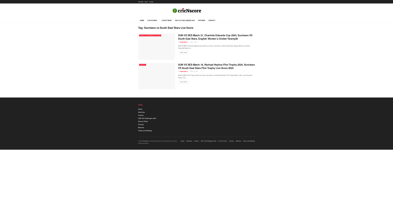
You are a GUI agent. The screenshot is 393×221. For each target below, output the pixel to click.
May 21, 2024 (193, 42)
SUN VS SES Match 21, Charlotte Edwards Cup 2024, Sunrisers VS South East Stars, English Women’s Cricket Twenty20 (215, 36)
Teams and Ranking (145, 131)
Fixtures (201, 20)
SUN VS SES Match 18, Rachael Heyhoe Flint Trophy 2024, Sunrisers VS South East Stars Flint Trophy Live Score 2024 (216, 66)
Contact (151, 2)
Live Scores (152, 20)
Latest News (166, 20)
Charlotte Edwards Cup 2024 (150, 35)
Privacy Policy (143, 121)
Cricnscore (146, 141)
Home (142, 20)
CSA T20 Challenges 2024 (185, 20)
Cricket (142, 65)
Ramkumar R (184, 42)
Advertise (140, 2)
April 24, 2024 (194, 71)
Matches (141, 127)
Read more (183, 52)
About (146, 2)
